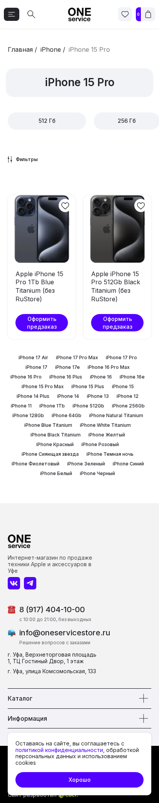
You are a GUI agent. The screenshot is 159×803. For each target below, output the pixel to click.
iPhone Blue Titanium (48, 425)
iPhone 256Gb (128, 406)
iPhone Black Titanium (55, 435)
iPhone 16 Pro (26, 377)
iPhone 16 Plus (65, 377)
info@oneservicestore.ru (64, 632)
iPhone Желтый (106, 435)
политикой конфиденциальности (59, 750)
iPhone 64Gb (66, 415)
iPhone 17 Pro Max (77, 357)
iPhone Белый (56, 473)
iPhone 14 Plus (33, 396)
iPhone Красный (55, 444)
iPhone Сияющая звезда (50, 454)
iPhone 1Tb (52, 406)
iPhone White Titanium (105, 425)
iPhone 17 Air (33, 357)
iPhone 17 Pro (121, 357)
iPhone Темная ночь (110, 454)
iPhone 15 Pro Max (43, 386)
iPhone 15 (123, 386)
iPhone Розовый (100, 444)
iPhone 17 (36, 367)
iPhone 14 (68, 396)
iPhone (51, 49)
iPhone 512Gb (88, 406)
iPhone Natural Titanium (116, 415)
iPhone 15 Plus (87, 386)
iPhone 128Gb (28, 415)
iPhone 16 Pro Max (109, 367)
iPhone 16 (101, 377)
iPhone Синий (128, 464)
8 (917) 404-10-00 (52, 609)
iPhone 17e (67, 367)
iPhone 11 (21, 406)
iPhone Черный (97, 473)
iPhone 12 (128, 396)
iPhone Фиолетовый (35, 464)
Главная (20, 49)
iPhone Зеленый (86, 464)
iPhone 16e (132, 377)
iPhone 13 (98, 396)
